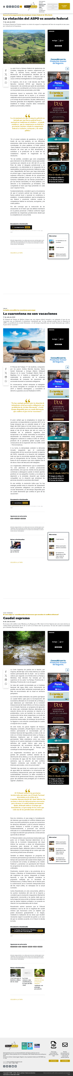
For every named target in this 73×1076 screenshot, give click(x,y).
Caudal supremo (60, 247)
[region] (58, 196)
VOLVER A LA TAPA (16, 253)
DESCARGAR (53, 1061)
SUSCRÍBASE (65, 1061)
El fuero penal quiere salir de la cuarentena (61, 255)
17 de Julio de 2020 (9, 22)
